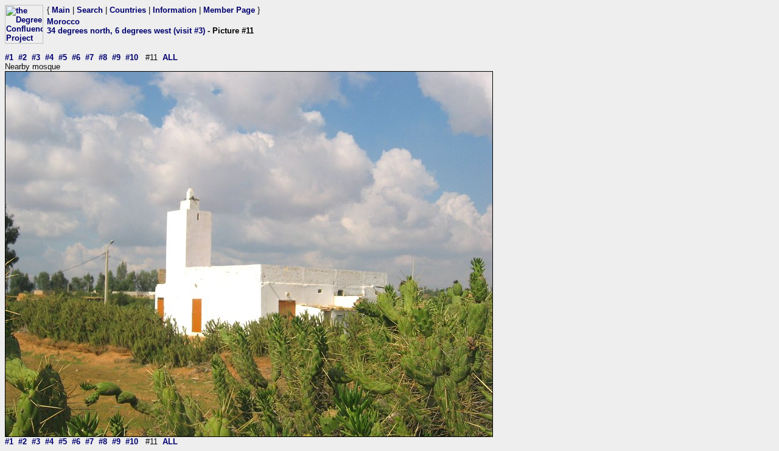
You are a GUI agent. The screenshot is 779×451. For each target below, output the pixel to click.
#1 (9, 57)
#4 (49, 57)
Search (90, 10)
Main (61, 10)
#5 (62, 57)
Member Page (229, 10)
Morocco (63, 21)
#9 (116, 57)
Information (175, 10)
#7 (89, 57)
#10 (131, 57)
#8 (103, 57)
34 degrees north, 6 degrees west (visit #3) (126, 30)
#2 (22, 57)
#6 (76, 57)
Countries (128, 10)
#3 (36, 57)
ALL (170, 57)
